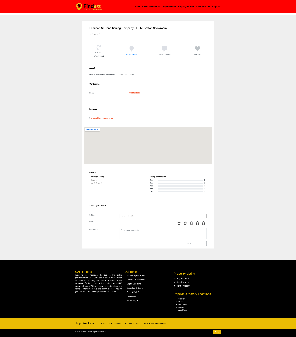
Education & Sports (135, 288)
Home (137, 7)
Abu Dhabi (182, 310)
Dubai (180, 302)
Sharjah (181, 299)
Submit (188, 243)
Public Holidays (203, 7)
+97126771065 (134, 93)
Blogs (214, 7)
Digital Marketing (134, 284)
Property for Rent (186, 7)
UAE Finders (83, 271)
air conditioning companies (102, 118)
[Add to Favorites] (197, 50)
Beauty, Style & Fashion (137, 275)
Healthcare (131, 296)
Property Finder (169, 7)
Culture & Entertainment (137, 280)
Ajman (181, 307)
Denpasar (182, 304)
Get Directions (131, 54)
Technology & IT (133, 300)
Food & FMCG (133, 292)
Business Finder (149, 7)
